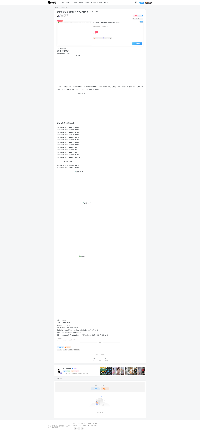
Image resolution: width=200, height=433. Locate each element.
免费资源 (99, 2)
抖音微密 (87, 2)
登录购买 (138, 44)
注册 (105, 389)
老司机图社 (84, 425)
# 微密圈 (59, 349)
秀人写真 (93, 2)
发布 (142, 2)
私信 (141, 15)
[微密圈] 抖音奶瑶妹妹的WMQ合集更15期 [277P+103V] (78, 11)
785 (66, 371)
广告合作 (89, 423)
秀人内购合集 (76, 423)
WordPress (90, 425)
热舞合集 (106, 2)
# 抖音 (65, 349)
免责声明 (83, 423)
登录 (96, 389)
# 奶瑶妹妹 (76, 349)
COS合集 (74, 2)
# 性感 (70, 349)
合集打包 (68, 2)
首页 (63, 2)
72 (69, 371)
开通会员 (149, 2)
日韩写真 (81, 2)
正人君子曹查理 (64, 15)
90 (72, 371)
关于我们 (95, 423)
